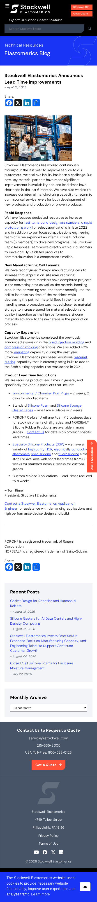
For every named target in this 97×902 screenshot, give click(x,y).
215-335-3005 (48, 745)
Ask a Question (92, 458)
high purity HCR (40, 449)
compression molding (21, 347)
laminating (21, 352)
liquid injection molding (66, 342)
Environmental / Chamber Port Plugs (40, 393)
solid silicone (41, 454)
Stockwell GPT (81, 7)
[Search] (89, 28)
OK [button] (85, 887)
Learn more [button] (40, 894)
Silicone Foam (38, 405)
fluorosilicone (68, 454)
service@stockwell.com (48, 738)
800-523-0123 (60, 752)
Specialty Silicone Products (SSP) (38, 444)
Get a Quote (80, 13)
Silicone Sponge (69, 405)
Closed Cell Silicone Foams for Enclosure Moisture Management (41, 665)
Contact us (35, 432)
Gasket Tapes (22, 410)
